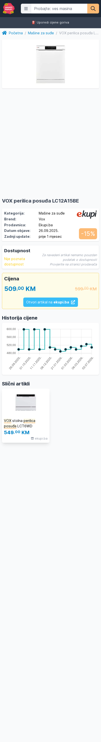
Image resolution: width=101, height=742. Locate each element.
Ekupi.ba (46, 225)
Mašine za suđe (41, 33)
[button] (26, 8)
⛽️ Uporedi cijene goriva (50, 22)
